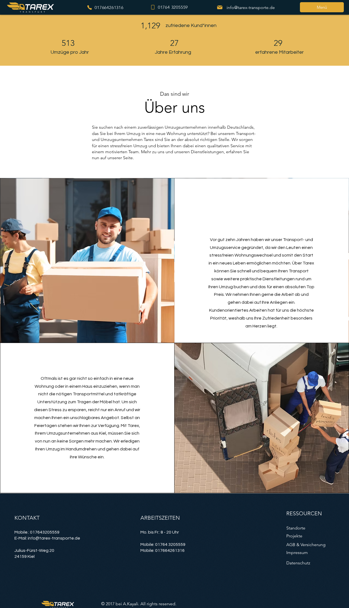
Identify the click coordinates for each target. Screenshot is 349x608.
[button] (322, 7)
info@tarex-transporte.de (54, 538)
